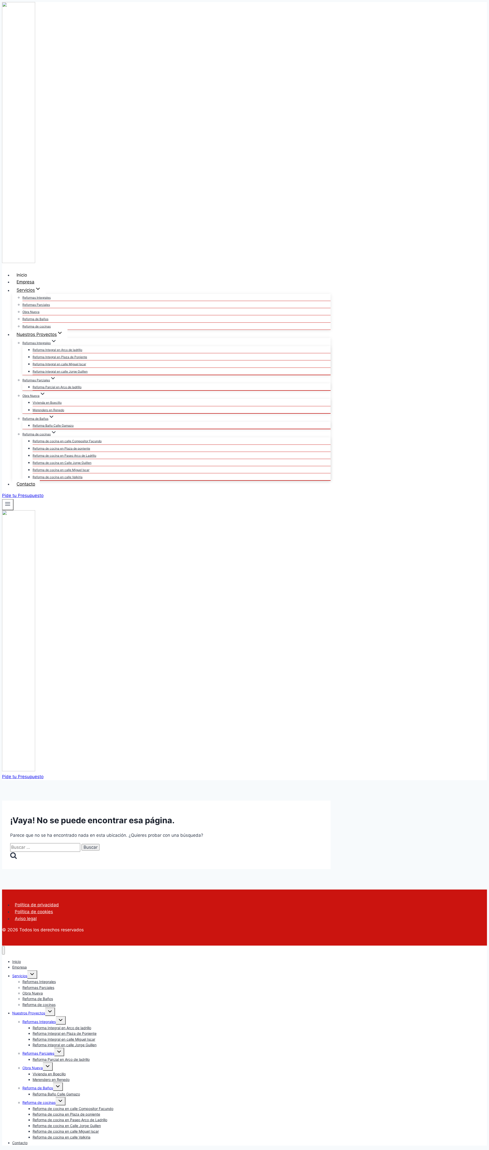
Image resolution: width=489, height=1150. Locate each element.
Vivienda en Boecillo (47, 402)
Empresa (25, 281)
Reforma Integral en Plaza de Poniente (60, 357)
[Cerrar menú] (3, 950)
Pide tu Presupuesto (23, 495)
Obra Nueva (30, 312)
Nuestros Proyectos (28, 1013)
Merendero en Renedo (48, 410)
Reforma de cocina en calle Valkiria (58, 477)
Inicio (22, 275)
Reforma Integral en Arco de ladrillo (57, 350)
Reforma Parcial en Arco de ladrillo (57, 387)
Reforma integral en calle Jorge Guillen (60, 371)
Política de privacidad (37, 904)
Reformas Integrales (36, 297)
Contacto (26, 484)
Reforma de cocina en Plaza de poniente (61, 448)
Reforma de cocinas (36, 326)
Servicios (19, 976)
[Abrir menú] (7, 504)
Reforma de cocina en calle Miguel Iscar (61, 470)
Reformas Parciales (36, 305)
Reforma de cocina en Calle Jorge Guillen (62, 463)
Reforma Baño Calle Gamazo (53, 425)
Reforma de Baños (35, 319)
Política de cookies (34, 911)
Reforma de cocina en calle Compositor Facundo (67, 441)
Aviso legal (26, 918)
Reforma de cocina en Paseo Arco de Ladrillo (64, 456)
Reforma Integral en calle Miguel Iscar (59, 364)
